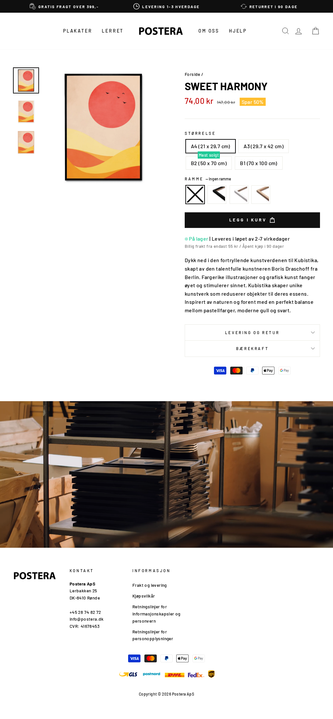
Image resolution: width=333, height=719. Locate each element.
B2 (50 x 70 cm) (209, 163)
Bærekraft (252, 348)
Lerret (113, 31)
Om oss (208, 31)
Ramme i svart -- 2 (217, 195)
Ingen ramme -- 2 (195, 195)
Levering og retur (252, 332)
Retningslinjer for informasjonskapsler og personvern (156, 614)
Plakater (77, 31)
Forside (192, 74)
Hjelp (238, 31)
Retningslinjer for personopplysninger (152, 635)
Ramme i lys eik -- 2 (261, 195)
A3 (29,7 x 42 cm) (264, 146)
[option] (64, 6)
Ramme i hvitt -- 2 (239, 195)
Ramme (208, 178)
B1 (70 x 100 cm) (258, 163)
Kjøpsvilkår (143, 596)
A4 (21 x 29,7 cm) (210, 146)
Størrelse (200, 133)
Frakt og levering (149, 585)
